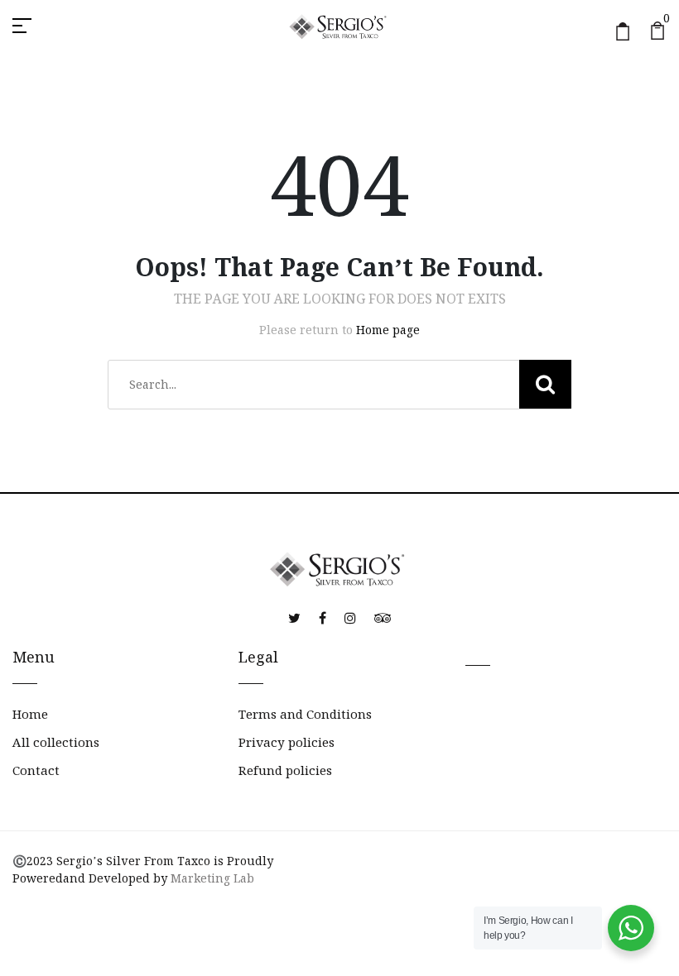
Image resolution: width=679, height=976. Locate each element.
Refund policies (285, 770)
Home (30, 714)
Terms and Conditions (305, 714)
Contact (36, 770)
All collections (55, 742)
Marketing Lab (212, 878)
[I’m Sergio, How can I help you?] (631, 928)
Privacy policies (286, 742)
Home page (388, 330)
